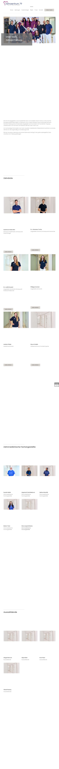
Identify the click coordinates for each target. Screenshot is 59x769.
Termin (56, 385)
